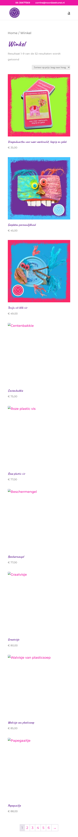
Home (12, 33)
